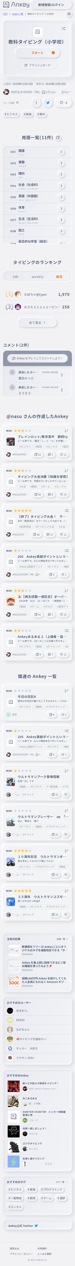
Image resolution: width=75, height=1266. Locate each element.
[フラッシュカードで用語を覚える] (58, 138)
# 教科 (41, 114)
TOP (5, 13)
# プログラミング (51, 1189)
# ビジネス (11, 114)
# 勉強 (27, 114)
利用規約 (42, 1248)
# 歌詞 (31, 1198)
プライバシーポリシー (21, 1253)
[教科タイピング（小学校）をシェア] (47, 102)
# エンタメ (15, 1207)
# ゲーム (46, 1198)
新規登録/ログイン (51, 4)
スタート (37, 52)
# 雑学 (61, 1198)
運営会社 (14, 1248)
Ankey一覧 (17, 13)
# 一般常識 (15, 1198)
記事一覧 (61, 938)
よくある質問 (44, 1253)
